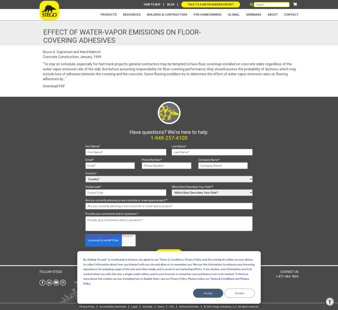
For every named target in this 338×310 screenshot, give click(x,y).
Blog (170, 4)
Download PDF (54, 86)
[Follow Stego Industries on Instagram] (63, 282)
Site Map (148, 306)
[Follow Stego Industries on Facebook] (42, 282)
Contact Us (289, 272)
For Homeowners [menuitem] (208, 14)
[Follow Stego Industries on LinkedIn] (49, 282)
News (161, 306)
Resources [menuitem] (132, 14)
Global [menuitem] (234, 14)
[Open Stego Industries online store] (295, 4)
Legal (134, 306)
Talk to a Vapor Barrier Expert (211, 4)
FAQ (171, 306)
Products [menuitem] (109, 14)
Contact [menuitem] (291, 14)
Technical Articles (189, 306)
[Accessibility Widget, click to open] (329, 301)
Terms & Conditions (222, 278)
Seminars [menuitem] (253, 14)
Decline (239, 293)
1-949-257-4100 (169, 138)
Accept (208, 293)
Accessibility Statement (113, 306)
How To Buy (152, 4)
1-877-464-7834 (287, 276)
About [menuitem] (273, 14)
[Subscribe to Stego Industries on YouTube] (56, 282)
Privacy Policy (86, 306)
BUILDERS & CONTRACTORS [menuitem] (167, 14)
